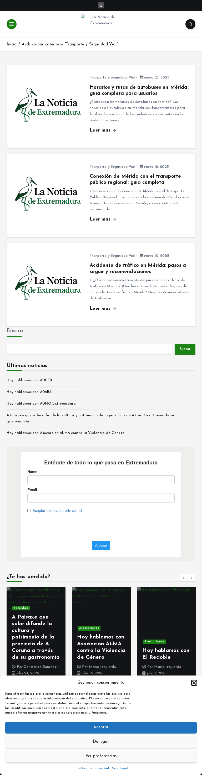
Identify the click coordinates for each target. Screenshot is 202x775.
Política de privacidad (93, 768)
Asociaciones (89, 628)
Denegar (101, 742)
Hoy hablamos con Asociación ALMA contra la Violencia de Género (65, 433)
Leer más (101, 130)
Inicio (12, 44)
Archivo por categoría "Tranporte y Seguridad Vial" (70, 44)
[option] (36, 634)
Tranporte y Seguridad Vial (112, 78)
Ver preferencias (101, 756)
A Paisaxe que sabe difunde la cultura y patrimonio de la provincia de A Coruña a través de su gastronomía (35, 637)
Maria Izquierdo (102, 667)
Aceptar (101, 727)
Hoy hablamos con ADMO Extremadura (41, 403)
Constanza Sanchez (40, 667)
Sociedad (21, 608)
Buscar (15, 330)
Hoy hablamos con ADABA (29, 392)
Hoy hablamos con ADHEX (29, 380)
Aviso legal (120, 768)
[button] (194, 682)
